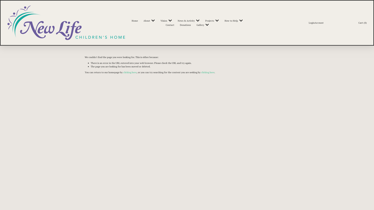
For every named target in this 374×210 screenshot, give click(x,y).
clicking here (130, 72)
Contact (170, 25)
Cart (362, 22)
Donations (185, 25)
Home (135, 20)
